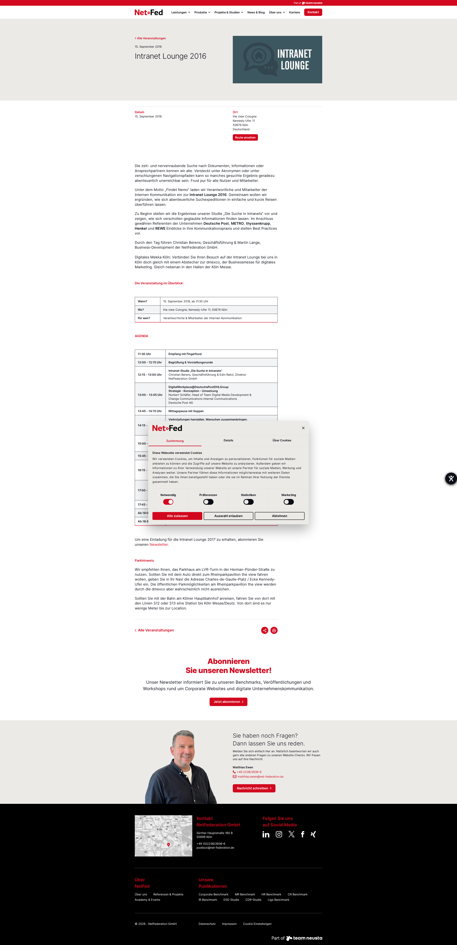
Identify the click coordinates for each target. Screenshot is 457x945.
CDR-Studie (253, 899)
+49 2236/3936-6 (249, 772)
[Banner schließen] (303, 428)
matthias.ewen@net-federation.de (260, 776)
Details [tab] (228, 440)
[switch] (208, 502)
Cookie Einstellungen (257, 924)
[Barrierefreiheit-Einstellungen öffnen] (451, 478)
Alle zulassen (177, 516)
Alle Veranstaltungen (151, 38)
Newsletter (159, 544)
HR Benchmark (271, 894)
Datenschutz (207, 924)
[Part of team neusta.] (228, 3)
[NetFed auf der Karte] (163, 835)
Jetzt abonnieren (227, 702)
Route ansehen (245, 137)
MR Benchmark (245, 894)
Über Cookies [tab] (282, 440)
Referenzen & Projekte (168, 894)
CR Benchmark (298, 894)
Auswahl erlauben (228, 516)
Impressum (229, 924)
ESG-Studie (231, 899)
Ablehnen (279, 516)
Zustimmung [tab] (175, 441)
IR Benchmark (208, 899)
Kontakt (313, 12)
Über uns (141, 894)
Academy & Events (147, 899)
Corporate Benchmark (213, 894)
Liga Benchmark (278, 899)
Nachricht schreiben (252, 788)
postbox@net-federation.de (215, 847)
